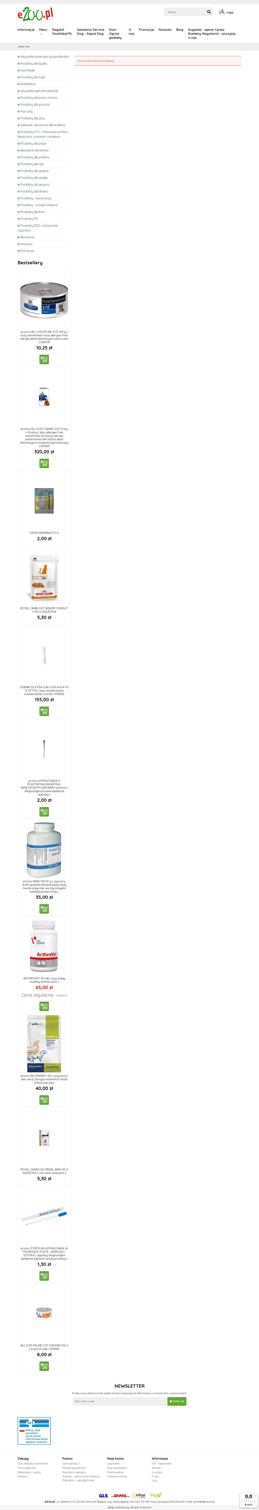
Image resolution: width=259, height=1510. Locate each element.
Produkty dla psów (33, 143)
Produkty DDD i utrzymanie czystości (38, 228)
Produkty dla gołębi (34, 178)
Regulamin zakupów (74, 1472)
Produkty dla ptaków (34, 157)
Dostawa (22, 1476)
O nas (155, 1476)
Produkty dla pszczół (35, 104)
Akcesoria (27, 237)
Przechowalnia (115, 1472)
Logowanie (113, 1463)
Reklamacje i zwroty (29, 1472)
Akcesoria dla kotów (34, 150)
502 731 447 (142, 1501)
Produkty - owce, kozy (35, 198)
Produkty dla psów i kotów (38, 98)
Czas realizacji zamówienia (33, 1463)
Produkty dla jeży (32, 118)
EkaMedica (27, 84)
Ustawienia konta (117, 1476)
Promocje (27, 251)
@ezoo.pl (208, 1501)
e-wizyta (157, 1472)
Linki (154, 1480)
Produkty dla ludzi (32, 77)
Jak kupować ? (71, 1463)
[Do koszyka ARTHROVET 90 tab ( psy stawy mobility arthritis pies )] (44, 1006)
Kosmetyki (27, 70)
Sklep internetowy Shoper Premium (129, 1507)
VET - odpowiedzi (161, 1463)
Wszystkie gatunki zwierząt (39, 91)
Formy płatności (27, 1467)
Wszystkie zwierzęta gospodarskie (44, 57)
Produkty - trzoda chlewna (38, 205)
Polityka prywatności (74, 1467)
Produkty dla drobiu (34, 191)
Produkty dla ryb (32, 164)
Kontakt (156, 1467)
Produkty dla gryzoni (34, 184)
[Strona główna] (36, 13)
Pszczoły (26, 111)
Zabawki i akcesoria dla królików (42, 125)
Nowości (26, 244)
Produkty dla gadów (34, 171)
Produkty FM (29, 219)
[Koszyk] (240, 12)
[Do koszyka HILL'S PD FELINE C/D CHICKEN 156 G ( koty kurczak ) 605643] (44, 1366)
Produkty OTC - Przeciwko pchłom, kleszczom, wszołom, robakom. (43, 134)
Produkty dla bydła (33, 63)
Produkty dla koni (32, 212)
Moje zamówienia (117, 1467)
